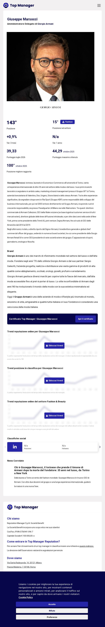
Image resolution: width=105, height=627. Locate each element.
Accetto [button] (52, 604)
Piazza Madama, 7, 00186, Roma (21, 567)
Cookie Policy (26, 597)
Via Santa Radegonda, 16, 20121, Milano (24, 563)
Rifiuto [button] (52, 610)
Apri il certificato (85, 319)
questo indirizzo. (87, 546)
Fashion (69, 122)
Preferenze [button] (52, 617)
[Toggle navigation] (99, 5)
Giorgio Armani (45, 23)
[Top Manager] (18, 5)
